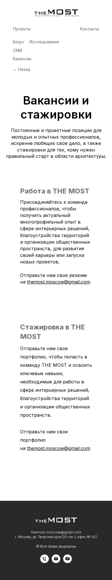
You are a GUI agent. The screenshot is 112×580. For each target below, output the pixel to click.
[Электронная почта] (56, 561)
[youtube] (67, 561)
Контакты (89, 28)
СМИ (17, 50)
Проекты (22, 28)
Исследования (44, 41)
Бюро (18, 41)
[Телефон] (44, 561)
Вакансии (22, 58)
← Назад (21, 69)
